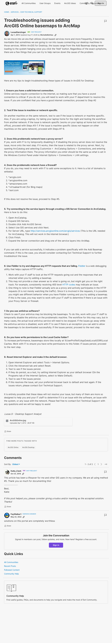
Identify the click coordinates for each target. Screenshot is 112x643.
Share (7, 431)
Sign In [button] (56, 545)
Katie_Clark (16, 471)
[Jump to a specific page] (106, 464)
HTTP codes (68, 284)
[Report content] (105, 21)
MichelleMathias (46, 35)
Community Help (11, 574)
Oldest (15, 464)
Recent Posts (10, 566)
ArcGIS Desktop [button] (28, 447)
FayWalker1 (16, 514)
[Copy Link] (55, 35)
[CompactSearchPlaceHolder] (92, 3)
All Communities (11, 562)
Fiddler (81, 266)
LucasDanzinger (18, 32)
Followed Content (12, 570)
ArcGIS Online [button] (13, 447)
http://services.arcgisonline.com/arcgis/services (55, 230)
